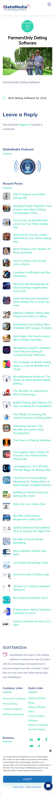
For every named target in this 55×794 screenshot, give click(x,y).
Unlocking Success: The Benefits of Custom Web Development (28, 429)
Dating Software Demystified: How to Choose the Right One (31, 529)
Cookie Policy (18, 787)
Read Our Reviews (38, 724)
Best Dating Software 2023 (30, 597)
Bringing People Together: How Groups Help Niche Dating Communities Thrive (32, 209)
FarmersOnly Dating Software (27, 40)
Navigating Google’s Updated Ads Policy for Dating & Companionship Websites (31, 351)
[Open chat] (48, 786)
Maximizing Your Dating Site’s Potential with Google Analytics (32, 326)
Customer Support (12, 708)
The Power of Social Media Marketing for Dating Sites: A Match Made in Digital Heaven (32, 481)
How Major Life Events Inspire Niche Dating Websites (31, 337)
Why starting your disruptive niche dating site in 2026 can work (31, 302)
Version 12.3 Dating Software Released (31, 587)
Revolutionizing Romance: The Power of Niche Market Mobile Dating (32, 380)
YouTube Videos (36, 729)
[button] (50, 750)
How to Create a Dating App (31, 574)
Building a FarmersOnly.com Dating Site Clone (30, 493)
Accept (27, 779)
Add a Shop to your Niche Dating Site (29, 195)
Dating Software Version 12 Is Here (32, 623)
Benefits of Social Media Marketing (28, 540)
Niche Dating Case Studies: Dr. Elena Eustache (32, 250)
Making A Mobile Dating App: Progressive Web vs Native (31, 314)
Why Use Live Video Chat (29, 504)
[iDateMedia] (16, 9)
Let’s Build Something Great (30, 562)
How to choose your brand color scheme (29, 262)
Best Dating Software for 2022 (27, 98)
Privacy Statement (33, 787)
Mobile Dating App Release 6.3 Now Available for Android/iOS (32, 404)
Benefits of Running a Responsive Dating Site (27, 517)
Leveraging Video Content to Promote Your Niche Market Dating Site (31, 455)
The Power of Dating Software (32, 440)
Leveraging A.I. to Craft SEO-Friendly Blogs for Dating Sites (32, 468)
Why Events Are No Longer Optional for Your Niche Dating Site (32, 238)
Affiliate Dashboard (13, 714)
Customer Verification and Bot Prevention (31, 274)
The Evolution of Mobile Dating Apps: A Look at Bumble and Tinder (32, 365)
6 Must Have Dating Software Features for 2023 (31, 611)
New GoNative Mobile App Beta (29, 552)
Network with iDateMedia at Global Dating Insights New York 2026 (30, 287)
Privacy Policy (10, 703)
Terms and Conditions (14, 698)
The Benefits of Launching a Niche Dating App (30, 392)
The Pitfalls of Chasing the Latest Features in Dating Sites (32, 415)
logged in (25, 124)
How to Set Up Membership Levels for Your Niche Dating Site (30, 224)
